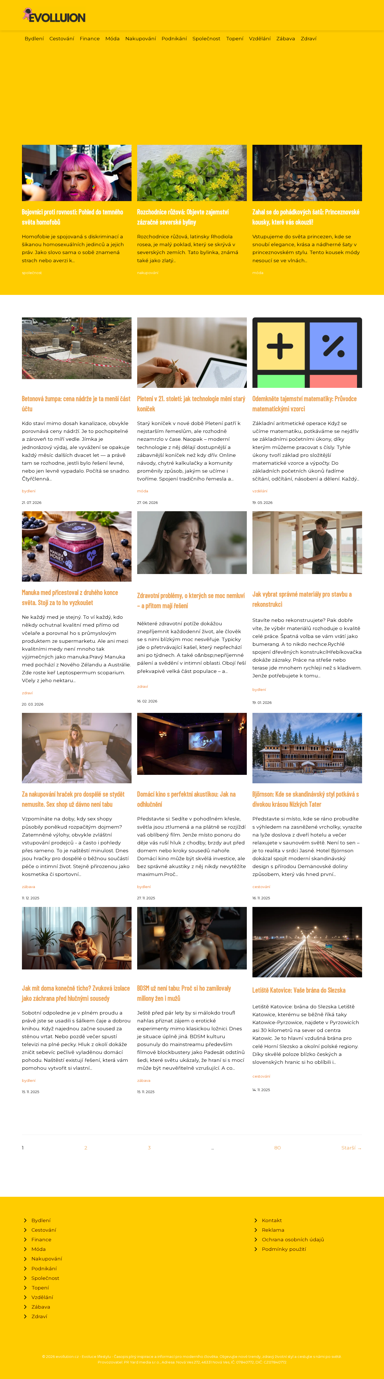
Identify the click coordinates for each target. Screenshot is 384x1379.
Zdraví (309, 38)
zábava (28, 887)
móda (257, 273)
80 (277, 1148)
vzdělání (259, 491)
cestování (261, 887)
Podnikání (174, 38)
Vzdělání (260, 38)
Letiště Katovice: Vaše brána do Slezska (298, 990)
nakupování (147, 273)
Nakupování (140, 38)
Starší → (352, 1148)
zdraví (27, 693)
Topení (234, 38)
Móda (112, 38)
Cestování (61, 38)
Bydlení (34, 38)
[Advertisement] (192, 102)
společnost (32, 273)
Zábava (285, 38)
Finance (90, 38)
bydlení (28, 491)
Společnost (206, 38)
